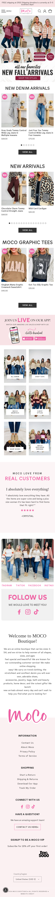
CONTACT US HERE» (27, 827)
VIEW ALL (27, 152)
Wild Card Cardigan (37, 208)
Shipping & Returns (27, 779)
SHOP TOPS (40, 377)
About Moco (27, 747)
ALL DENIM (15, 377)
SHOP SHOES (15, 449)
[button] (3, 11)
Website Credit (27, 894)
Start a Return (28, 774)
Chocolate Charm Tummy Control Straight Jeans (13, 209)
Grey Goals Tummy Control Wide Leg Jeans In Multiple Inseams (13, 132)
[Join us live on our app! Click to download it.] (27, 330)
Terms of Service (27, 755)
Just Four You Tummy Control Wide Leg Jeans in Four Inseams (41, 132)
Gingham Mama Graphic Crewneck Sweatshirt (12, 286)
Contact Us (27, 742)
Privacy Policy (27, 751)
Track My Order (27, 787)
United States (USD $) (26, 879)
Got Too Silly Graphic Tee (41, 285)
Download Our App (27, 783)
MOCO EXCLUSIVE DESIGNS (40, 447)
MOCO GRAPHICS (15, 412)
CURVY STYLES (40, 412)
